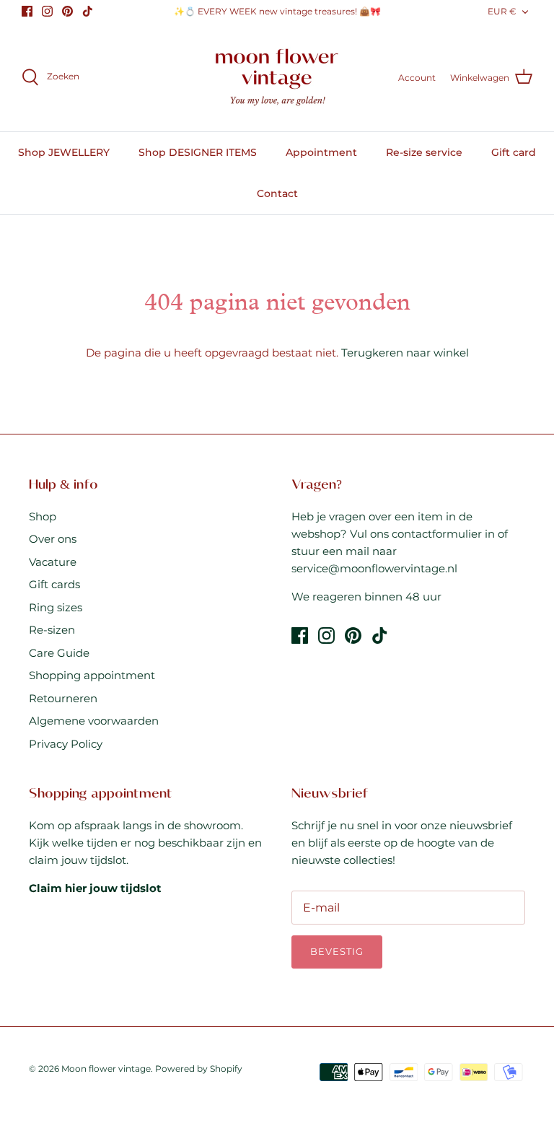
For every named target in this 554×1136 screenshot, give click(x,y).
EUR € (502, 11)
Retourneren (63, 698)
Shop (42, 516)
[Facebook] (27, 11)
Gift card (513, 152)
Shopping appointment (92, 675)
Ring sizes (55, 607)
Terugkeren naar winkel (405, 352)
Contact (277, 193)
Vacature (52, 562)
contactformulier (437, 534)
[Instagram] (47, 11)
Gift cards (54, 584)
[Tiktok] (87, 11)
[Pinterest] (67, 11)
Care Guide (59, 653)
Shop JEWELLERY (64, 152)
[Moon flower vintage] (277, 77)
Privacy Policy (65, 744)
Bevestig (337, 951)
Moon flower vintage (106, 1068)
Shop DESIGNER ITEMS (197, 152)
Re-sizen (52, 630)
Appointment (321, 152)
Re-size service (424, 152)
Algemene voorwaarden (94, 721)
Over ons (52, 539)
